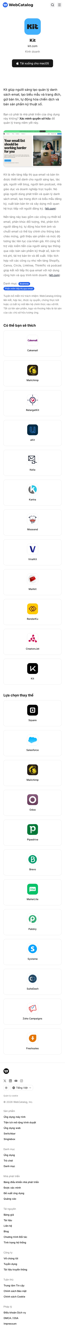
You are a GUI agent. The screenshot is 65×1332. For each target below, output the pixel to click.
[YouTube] (16, 1080)
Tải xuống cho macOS (34, 63)
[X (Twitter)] (4, 1080)
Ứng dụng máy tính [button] (14, 1116)
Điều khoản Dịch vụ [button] (15, 1312)
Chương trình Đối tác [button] (15, 1236)
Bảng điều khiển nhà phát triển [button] (21, 1182)
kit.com (32, 46)
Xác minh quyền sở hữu (35, 118)
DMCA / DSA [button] (11, 1318)
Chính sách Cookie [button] (14, 1296)
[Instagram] (21, 1080)
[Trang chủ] (18, 5)
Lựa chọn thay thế (18, 695)
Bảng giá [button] (9, 1214)
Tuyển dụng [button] (10, 1263)
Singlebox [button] (9, 1139)
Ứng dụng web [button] (12, 1127)
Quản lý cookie (10, 1095)
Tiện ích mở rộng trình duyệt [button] (20, 1122)
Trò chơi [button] (8, 1160)
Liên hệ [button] (8, 1225)
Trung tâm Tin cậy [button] (14, 1285)
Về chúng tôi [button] (11, 1258)
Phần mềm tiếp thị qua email (19, 288)
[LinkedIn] (10, 1080)
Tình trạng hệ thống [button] (15, 1242)
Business (24, 283)
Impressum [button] (10, 1323)
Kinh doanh (32, 51)
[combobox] (21, 1088)
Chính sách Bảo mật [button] (15, 1291)
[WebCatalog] (6, 1071)
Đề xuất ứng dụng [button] (14, 1193)
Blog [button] (6, 1231)
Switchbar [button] (9, 1133)
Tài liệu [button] (8, 1220)
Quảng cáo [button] (10, 1198)
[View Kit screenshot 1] (32, 148)
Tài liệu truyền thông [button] (15, 1269)
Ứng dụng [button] (9, 1155)
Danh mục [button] (9, 1166)
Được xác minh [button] (12, 1187)
